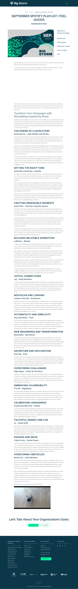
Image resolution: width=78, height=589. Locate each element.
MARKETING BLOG (29, 556)
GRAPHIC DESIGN (12, 565)
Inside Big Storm (36, 24)
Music (45, 24)
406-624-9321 (47, 552)
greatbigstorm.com (45, 554)
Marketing (61, 38)
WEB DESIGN (11, 549)
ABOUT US (27, 545)
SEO (58, 54)
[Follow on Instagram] (60, 546)
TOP (39, 582)
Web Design (61, 42)
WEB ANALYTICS (12, 567)
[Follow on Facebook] (62, 546)
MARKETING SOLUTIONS (14, 547)
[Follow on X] (65, 546)
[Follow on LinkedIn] (57, 546)
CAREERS (26, 554)
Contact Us (46, 558)
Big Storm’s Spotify (21, 484)
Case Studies (62, 50)
